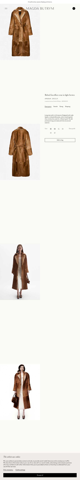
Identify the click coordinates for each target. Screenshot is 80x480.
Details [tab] (55, 106)
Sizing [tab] (61, 106)
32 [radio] (50, 129)
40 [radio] (51, 133)
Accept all (40, 475)
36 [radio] (58, 129)
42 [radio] (54, 133)
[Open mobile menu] (6, 8)
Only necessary (8, 470)
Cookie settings (20, 470)
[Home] (40, 8)
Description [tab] (48, 106)
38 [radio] (62, 129)
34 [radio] (54, 129)
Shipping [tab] (67, 106)
